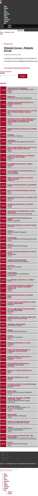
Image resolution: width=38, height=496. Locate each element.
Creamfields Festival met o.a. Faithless (20, 164)
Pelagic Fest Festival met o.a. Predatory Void (22, 197)
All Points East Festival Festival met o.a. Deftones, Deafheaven (20, 102)
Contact (10, 25)
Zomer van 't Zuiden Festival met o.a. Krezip (19, 370)
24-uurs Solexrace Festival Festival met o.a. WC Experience (21, 171)
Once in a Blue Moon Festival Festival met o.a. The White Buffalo (21, 309)
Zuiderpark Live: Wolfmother (17, 88)
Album (6, 12)
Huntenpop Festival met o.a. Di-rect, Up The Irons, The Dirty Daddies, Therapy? (22, 111)
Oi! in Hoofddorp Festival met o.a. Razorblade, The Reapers (18, 364)
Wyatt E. (10, 231)
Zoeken (2, 73)
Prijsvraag (7, 19)
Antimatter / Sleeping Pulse (16, 324)
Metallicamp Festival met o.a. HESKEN (20, 204)
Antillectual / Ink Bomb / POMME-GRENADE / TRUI (19, 398)
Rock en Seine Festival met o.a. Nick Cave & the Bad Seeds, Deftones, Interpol (22, 147)
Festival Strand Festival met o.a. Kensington (21, 184)
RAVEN (10, 442)
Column (6, 18)
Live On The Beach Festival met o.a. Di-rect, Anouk (22, 252)
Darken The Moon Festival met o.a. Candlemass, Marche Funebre (19, 350)
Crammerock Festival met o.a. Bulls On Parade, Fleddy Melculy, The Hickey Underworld (20, 286)
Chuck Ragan (12, 237)
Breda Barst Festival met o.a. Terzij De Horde (20, 295)
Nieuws (6, 8)
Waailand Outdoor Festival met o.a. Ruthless (22, 128)
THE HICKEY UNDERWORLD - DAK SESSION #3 (20, 211)
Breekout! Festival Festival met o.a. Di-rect (21, 190)
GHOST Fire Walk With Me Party (18, 421)
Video (5, 16)
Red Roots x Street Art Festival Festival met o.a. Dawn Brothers (21, 384)
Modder (10, 330)
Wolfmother (11, 140)
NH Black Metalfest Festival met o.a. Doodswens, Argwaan (19, 357)
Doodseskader (12, 414)
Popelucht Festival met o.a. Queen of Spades (21, 225)
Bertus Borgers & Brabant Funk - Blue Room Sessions (20, 436)
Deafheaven (11, 96)
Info (5, 23)
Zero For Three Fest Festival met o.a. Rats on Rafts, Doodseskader (21, 302)
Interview (6, 14)
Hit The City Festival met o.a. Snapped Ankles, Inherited (20, 178)
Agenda (6, 21)
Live (5, 10)
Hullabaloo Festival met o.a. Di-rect (19, 342)
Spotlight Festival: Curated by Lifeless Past (21, 317)
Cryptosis (10, 134)
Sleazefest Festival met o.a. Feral (18, 377)
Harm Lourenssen (5, 466)
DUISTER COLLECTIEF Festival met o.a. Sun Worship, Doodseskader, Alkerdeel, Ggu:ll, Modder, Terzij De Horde (21, 120)
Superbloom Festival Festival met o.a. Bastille (19, 218)
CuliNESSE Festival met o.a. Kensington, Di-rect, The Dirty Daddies (21, 156)
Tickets (9, 92)
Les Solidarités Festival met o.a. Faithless (20, 279)
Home (5, 6)
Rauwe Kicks (11, 391)
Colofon (9, 27)
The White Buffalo (13, 406)
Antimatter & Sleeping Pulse (16, 260)
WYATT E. (11, 265)
